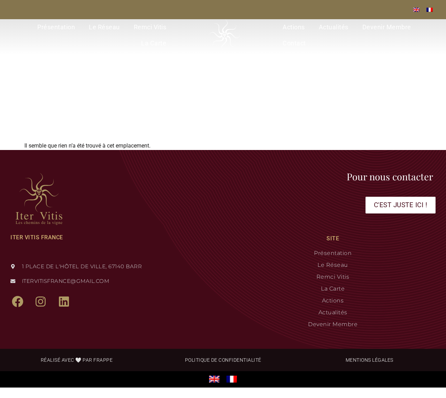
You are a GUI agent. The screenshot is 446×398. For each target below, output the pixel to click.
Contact (294, 43)
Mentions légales (369, 360)
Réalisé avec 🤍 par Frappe (77, 360)
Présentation (56, 27)
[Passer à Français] (429, 10)
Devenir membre (386, 27)
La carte (153, 43)
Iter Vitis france (36, 237)
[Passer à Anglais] (416, 10)
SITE (332, 238)
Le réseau (104, 27)
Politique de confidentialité (223, 360)
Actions (294, 27)
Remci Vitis (150, 27)
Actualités (333, 27)
